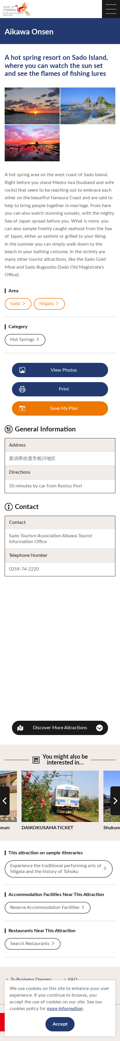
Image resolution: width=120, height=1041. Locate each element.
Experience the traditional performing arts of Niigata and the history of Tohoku (55, 868)
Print (64, 389)
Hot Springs (22, 339)
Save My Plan (64, 408)
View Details (34, 773)
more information (65, 1008)
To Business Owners (31, 979)
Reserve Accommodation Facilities (45, 907)
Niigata (46, 303)
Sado (15, 303)
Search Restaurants (30, 943)
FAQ (72, 979)
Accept (60, 1024)
